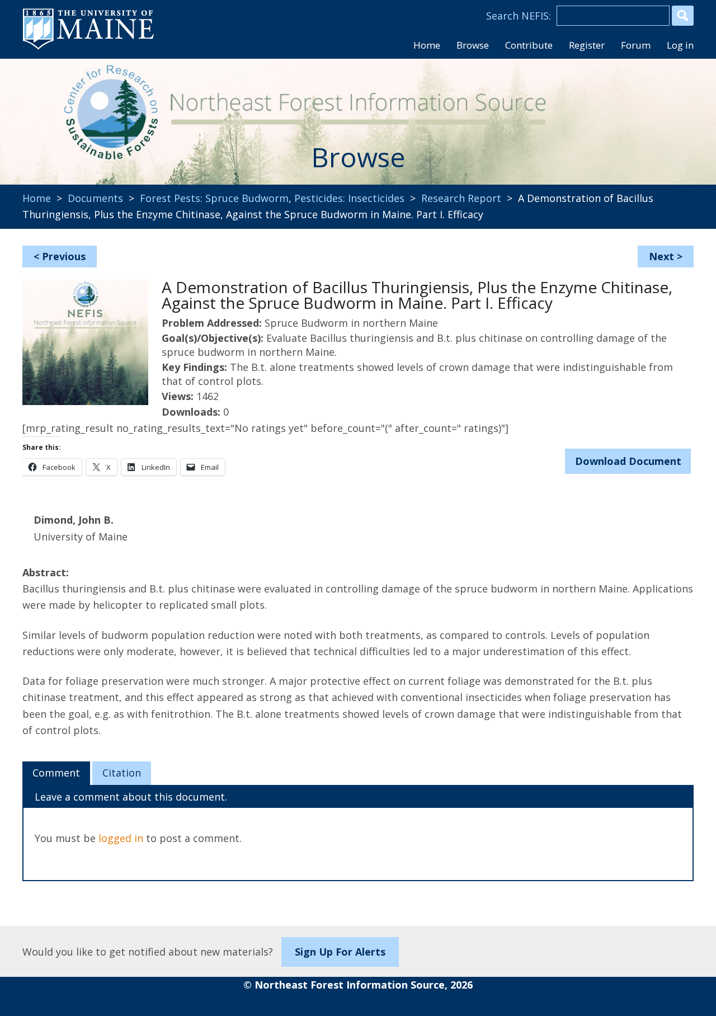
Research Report (461, 198)
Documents (95, 198)
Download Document (628, 461)
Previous (64, 256)
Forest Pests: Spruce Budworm (214, 198)
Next (661, 256)
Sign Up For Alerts (340, 951)
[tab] (56, 773)
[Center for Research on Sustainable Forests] (98, 115)
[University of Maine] (88, 48)
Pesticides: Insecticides (349, 198)
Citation (121, 772)
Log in (680, 45)
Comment (56, 772)
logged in (120, 838)
